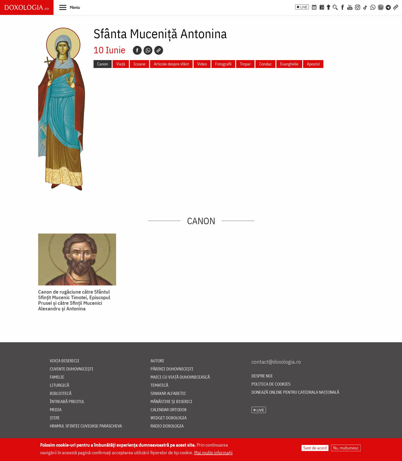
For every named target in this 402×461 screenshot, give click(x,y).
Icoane (139, 64)
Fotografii (223, 64)
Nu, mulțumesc (345, 448)
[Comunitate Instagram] (380, 6)
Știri (55, 418)
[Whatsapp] (148, 50)
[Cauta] (335, 6)
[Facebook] (342, 6)
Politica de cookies (270, 384)
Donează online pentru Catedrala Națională (295, 392)
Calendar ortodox (169, 409)
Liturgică (59, 385)
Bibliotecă (60, 393)
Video (202, 64)
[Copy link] (158, 50)
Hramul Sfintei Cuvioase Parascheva (86, 426)
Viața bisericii (64, 361)
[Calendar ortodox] (314, 6)
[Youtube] (350, 6)
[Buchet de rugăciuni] (328, 6)
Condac (265, 64)
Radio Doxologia (167, 426)
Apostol (313, 64)
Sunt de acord (315, 448)
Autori (157, 361)
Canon (102, 64)
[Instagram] (357, 6)
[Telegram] (388, 6)
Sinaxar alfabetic (168, 393)
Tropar (245, 64)
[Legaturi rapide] (396, 6)
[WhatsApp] (373, 6)
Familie (57, 377)
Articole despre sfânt (171, 64)
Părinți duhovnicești (172, 369)
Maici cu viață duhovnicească (180, 377)
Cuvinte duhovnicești (71, 369)
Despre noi (262, 376)
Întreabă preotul (67, 401)
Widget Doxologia (169, 418)
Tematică (159, 385)
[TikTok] (365, 6)
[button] (69, 7)
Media (55, 409)
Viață (120, 64)
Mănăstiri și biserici (171, 401)
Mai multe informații (213, 452)
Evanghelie (289, 64)
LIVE (303, 7)
